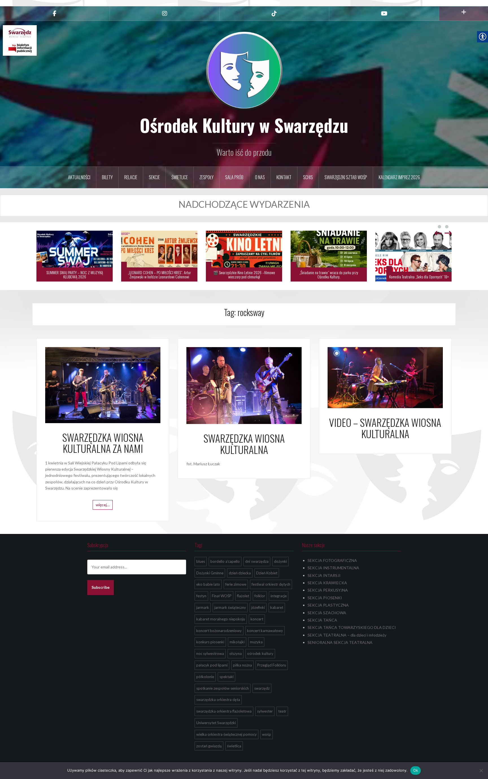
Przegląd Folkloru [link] (271, 665)
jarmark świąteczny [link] (230, 607)
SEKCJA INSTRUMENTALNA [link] (333, 567)
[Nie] (481, 770)
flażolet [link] (243, 596)
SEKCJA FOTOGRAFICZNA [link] (332, 560)
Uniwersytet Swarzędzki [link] (216, 722)
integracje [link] (279, 596)
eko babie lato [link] (208, 584)
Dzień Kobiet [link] (266, 573)
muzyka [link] (256, 642)
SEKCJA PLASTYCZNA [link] (328, 605)
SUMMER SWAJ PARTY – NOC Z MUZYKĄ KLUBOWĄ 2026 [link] (74, 274)
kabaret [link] (276, 607)
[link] (55, 14)
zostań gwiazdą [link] (209, 746)
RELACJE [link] (130, 177)
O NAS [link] (260, 177)
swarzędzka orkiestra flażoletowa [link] (224, 711)
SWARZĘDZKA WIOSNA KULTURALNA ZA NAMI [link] (102, 443)
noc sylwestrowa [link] (210, 653)
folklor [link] (259, 596)
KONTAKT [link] (283, 177)
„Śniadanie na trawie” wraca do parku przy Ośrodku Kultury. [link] (328, 274)
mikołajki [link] (237, 642)
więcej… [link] (103, 504)
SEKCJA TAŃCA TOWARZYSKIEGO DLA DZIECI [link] (352, 627)
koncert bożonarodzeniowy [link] (219, 630)
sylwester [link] (265, 711)
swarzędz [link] (262, 688)
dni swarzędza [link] (257, 561)
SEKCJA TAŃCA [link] (322, 620)
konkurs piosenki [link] (210, 642)
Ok (415, 770)
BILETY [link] (107, 177)
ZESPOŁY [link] (206, 177)
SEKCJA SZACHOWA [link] (327, 612)
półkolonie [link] (205, 676)
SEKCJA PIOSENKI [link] (325, 597)
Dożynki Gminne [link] (209, 573)
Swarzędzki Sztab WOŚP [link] (345, 177)
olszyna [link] (235, 653)
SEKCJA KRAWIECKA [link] (327, 582)
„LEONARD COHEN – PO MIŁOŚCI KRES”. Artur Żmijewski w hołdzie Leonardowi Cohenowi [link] (159, 274)
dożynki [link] (280, 561)
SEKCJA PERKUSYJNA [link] (328, 590)
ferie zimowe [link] (235, 584)
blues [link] (200, 561)
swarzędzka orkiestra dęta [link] (218, 699)
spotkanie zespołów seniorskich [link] (222, 688)
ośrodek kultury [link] (260, 653)
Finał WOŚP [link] (222, 596)
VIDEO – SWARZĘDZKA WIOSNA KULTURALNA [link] (385, 428)
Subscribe (100, 587)
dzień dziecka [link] (240, 573)
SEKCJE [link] (154, 177)
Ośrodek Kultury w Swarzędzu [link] (244, 125)
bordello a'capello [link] (225, 561)
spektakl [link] (226, 676)
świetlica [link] (234, 746)
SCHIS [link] (308, 177)
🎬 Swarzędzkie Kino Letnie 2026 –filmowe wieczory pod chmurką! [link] (244, 274)
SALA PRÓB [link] (234, 177)
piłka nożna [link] (242, 665)
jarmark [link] (202, 607)
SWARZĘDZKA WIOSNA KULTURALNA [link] (244, 443)
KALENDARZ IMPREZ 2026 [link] (399, 177)
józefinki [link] (258, 607)
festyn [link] (201, 596)
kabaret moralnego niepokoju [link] (220, 619)
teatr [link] (282, 711)
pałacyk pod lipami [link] (212, 665)
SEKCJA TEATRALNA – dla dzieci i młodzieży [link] (347, 635)
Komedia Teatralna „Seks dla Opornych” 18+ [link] (419, 277)
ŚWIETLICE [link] (179, 177)
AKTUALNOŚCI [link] (79, 177)
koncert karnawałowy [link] (265, 630)
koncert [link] (256, 619)
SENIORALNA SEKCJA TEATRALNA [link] (340, 642)
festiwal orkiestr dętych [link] (271, 584)
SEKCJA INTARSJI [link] (324, 575)
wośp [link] (266, 734)
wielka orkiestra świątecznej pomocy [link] (226, 734)
